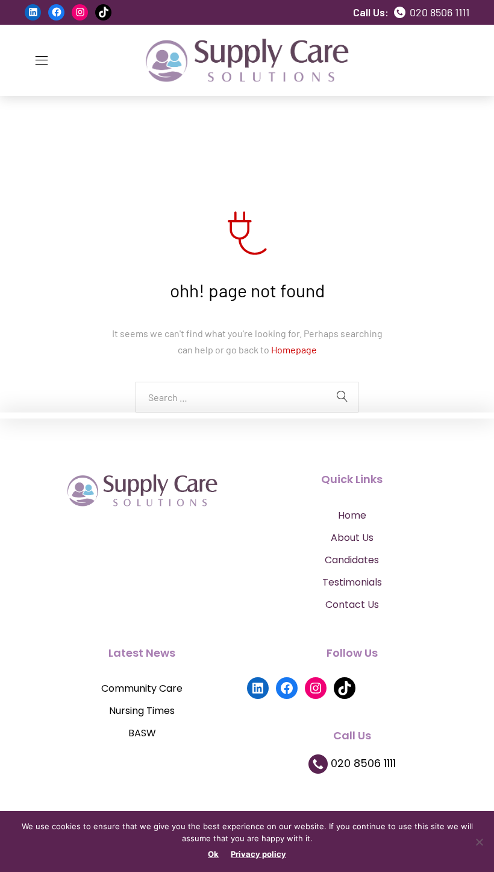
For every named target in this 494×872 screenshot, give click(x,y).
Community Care (142, 688)
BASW (142, 733)
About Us (352, 538)
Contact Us (352, 604)
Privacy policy (258, 854)
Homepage (294, 349)
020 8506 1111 (438, 12)
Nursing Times (142, 711)
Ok (213, 854)
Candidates (352, 560)
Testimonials (352, 582)
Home (352, 515)
